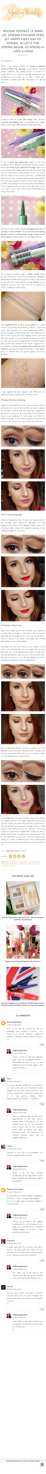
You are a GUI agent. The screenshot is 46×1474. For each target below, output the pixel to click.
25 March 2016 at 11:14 (19, 1112)
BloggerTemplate (35, 1461)
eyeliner (22, 862)
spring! (12, 866)
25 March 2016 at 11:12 (19, 1053)
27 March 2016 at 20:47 (14, 1243)
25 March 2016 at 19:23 (14, 1192)
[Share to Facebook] (10, 856)
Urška (9, 1146)
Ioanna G (11, 1241)
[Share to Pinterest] (19, 856)
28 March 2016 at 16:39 (14, 1289)
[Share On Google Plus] (23, 856)
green (4, 864)
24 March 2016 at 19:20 (14, 1081)
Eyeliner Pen (33, 862)
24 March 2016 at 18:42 (14, 1025)
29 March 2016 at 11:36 (19, 1269)
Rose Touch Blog (14, 1022)
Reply (42, 1044)
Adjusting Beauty (20, 1050)
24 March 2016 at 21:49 (14, 1149)
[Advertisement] (23, 1429)
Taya (9, 1079)
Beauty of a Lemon (15, 1189)
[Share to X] (15, 856)
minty (37, 864)
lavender (12, 864)
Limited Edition (26, 864)
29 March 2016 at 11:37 (19, 1317)
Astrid (10, 1286)
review (4, 866)
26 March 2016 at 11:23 (19, 1218)
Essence (13, 862)
